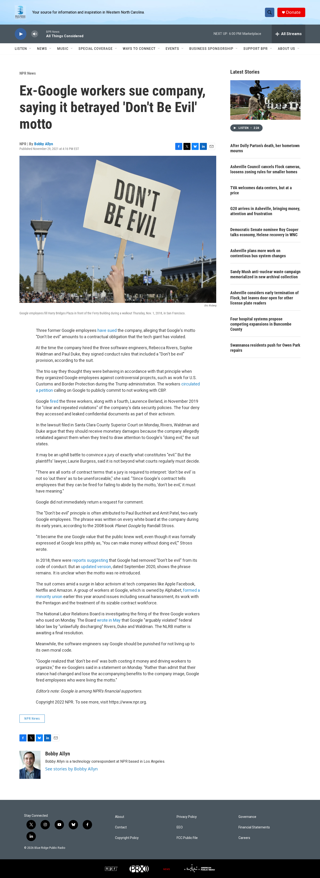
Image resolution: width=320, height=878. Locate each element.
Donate (293, 12)
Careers (244, 838)
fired (54, 401)
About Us (286, 49)
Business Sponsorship (211, 49)
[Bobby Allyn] (30, 765)
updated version (96, 566)
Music (62, 49)
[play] (20, 34)
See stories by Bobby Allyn (71, 769)
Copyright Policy (127, 838)
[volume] (35, 34)
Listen (21, 49)
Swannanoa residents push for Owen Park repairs (265, 348)
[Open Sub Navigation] (30, 49)
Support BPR (255, 49)
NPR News (27, 73)
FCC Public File (187, 838)
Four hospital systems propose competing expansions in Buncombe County (260, 324)
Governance (247, 817)
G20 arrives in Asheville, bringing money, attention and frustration (265, 211)
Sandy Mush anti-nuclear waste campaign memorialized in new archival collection (265, 274)
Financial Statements (254, 827)
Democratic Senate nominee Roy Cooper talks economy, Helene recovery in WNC (264, 232)
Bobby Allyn (43, 143)
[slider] (42, 33)
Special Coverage (95, 49)
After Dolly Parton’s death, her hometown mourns (265, 148)
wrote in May (109, 620)
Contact (121, 827)
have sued (107, 330)
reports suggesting (90, 560)
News (42, 49)
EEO (180, 827)
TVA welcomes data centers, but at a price (261, 190)
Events (172, 49)
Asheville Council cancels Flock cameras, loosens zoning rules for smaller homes (265, 169)
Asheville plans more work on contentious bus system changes (258, 253)
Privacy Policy (187, 817)
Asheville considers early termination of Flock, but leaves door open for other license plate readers (264, 297)
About (119, 817)
